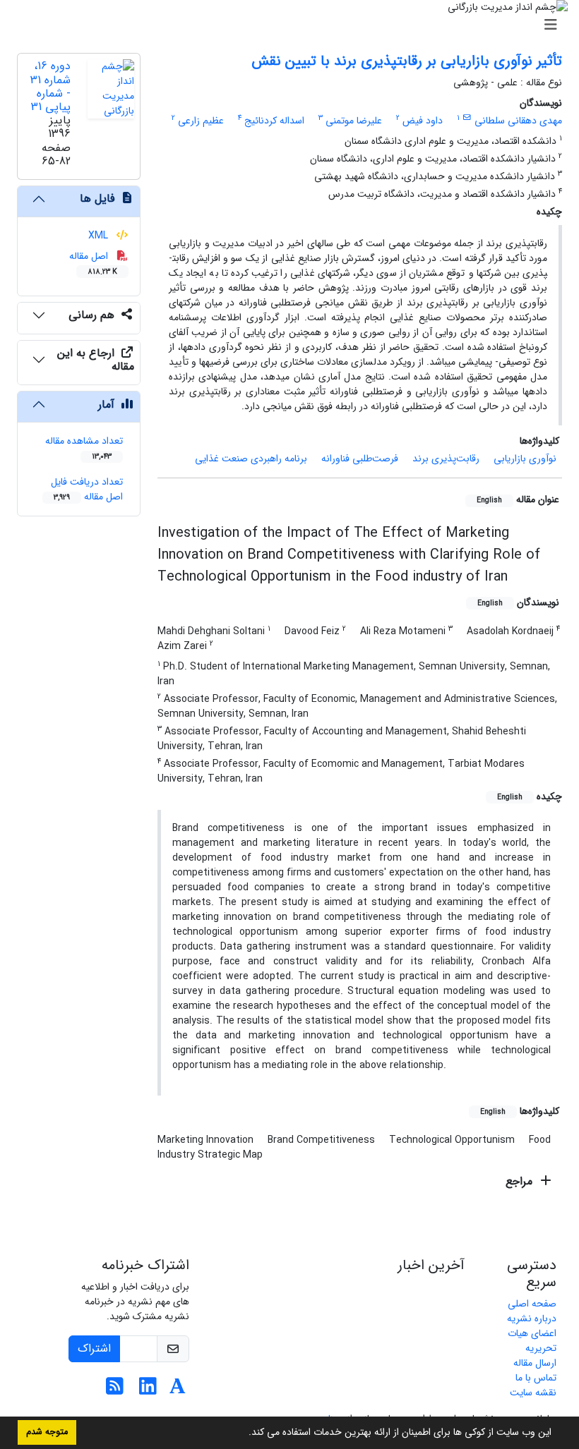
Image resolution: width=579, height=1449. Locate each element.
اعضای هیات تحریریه (532, 1341)
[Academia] (177, 1390)
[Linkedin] (148, 1390)
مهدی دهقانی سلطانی (518, 120)
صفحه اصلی (532, 1303)
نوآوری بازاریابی (525, 458)
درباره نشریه (531, 1318)
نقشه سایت (533, 1392)
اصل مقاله (93, 262)
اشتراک (94, 1348)
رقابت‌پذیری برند (445, 458)
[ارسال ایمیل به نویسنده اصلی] (467, 117)
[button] (243, 1433)
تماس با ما (535, 1378)
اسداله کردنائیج (274, 120)
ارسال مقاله (534, 1363)
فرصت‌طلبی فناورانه (359, 458)
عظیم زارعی (201, 120)
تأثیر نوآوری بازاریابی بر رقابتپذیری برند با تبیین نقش (406, 61)
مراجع (521, 1181)
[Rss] (115, 1390)
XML (99, 235)
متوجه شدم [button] (47, 1432)
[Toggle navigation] (294, 25)
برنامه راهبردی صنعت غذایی (251, 458)
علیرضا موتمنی (354, 120)
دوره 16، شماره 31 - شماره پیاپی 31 (50, 86)
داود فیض (422, 120)
